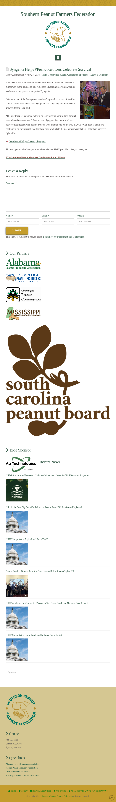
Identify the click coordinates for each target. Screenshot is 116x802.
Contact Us (101, 791)
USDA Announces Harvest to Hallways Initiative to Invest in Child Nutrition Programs (47, 475)
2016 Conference (50, 74)
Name (9, 215)
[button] (58, 57)
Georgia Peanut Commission (18, 772)
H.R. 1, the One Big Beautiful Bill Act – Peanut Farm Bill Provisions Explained (44, 507)
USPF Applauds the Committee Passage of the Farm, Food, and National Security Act (47, 603)
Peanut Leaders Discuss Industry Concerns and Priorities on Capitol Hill (40, 571)
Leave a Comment (99, 74)
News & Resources (41, 791)
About (24, 791)
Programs (60, 791)
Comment (11, 183)
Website (80, 215)
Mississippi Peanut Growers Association (23, 775)
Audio (63, 74)
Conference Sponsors (77, 74)
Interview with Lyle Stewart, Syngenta (27, 141)
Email (45, 215)
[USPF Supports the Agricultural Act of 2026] (17, 554)
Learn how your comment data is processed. (64, 236)
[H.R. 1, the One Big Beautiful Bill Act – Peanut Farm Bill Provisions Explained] (17, 522)
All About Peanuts (81, 791)
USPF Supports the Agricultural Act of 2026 (27, 539)
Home (13, 791)
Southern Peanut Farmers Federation (58, 14)
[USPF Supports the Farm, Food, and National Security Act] (17, 649)
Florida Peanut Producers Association (22, 768)
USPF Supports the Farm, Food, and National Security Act (34, 635)
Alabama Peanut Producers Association (22, 764)
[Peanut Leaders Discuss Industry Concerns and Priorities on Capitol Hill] (17, 586)
